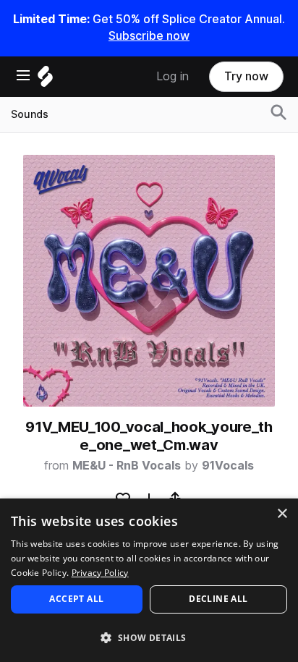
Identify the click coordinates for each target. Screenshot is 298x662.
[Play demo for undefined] (149, 281)
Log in (172, 76)
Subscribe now (149, 36)
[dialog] (149, 580)
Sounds (29, 114)
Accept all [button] (76, 599)
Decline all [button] (218, 599)
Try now (246, 76)
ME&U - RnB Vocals (126, 465)
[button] (149, 637)
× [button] (281, 514)
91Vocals (228, 465)
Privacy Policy (100, 572)
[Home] (45, 80)
